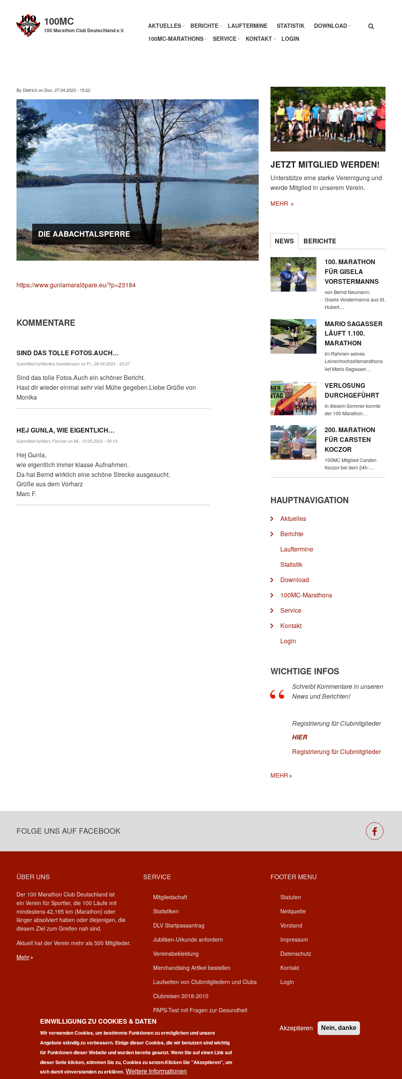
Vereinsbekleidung (176, 953)
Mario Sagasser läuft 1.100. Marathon (354, 333)
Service (224, 38)
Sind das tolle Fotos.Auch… (67, 352)
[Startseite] (28, 24)
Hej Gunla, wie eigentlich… (65, 430)
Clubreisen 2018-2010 (180, 996)
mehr (280, 203)
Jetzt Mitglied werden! (325, 164)
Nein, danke (338, 1027)
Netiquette (293, 911)
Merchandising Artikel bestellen (191, 967)
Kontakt (259, 38)
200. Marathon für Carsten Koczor (350, 439)
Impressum (294, 939)
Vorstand (291, 925)
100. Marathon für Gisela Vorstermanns (352, 271)
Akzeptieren (296, 1027)
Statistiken (166, 911)
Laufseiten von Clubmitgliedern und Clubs (205, 982)
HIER (299, 736)
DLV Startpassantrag (179, 925)
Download (330, 25)
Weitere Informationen (156, 1070)
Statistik (291, 25)
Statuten (290, 897)
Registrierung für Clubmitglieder (336, 751)
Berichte (204, 25)
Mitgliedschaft (170, 897)
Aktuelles (164, 25)
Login (290, 38)
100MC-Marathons (175, 38)
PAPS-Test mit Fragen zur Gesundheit (200, 1010)
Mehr (22, 957)
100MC (59, 20)
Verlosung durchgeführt (352, 390)
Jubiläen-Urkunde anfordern (188, 939)
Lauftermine (247, 25)
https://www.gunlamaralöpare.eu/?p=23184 (76, 284)
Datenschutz (295, 953)
